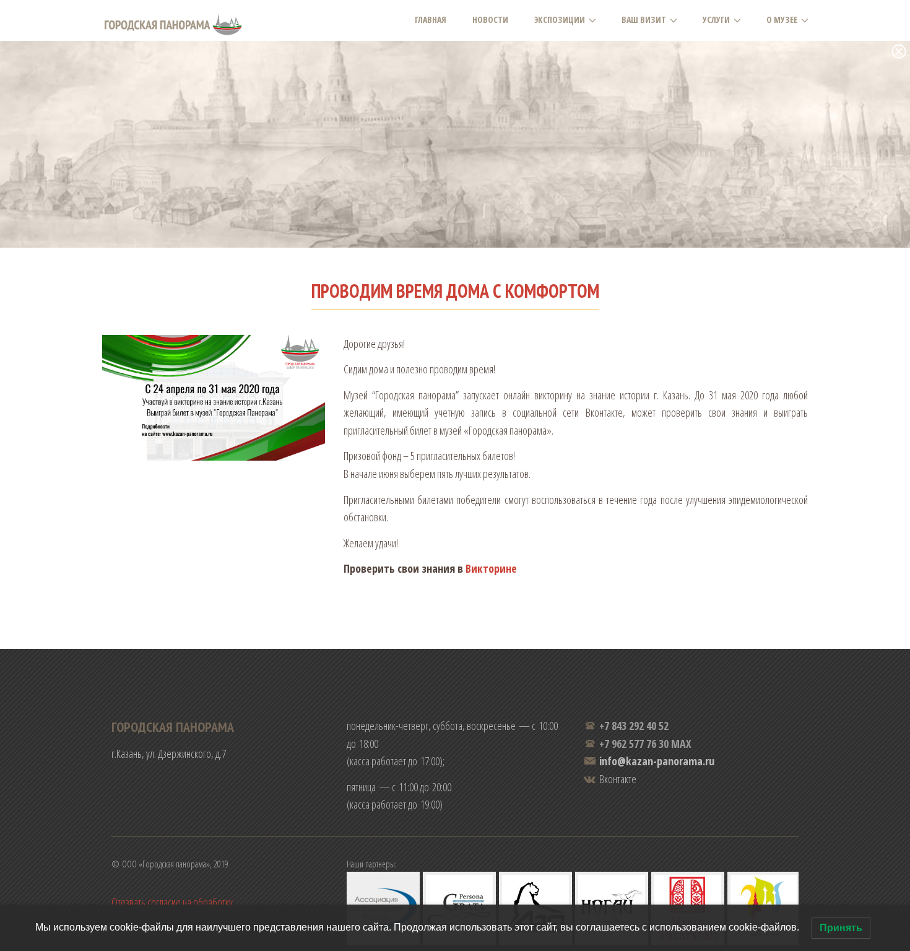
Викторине (491, 568)
